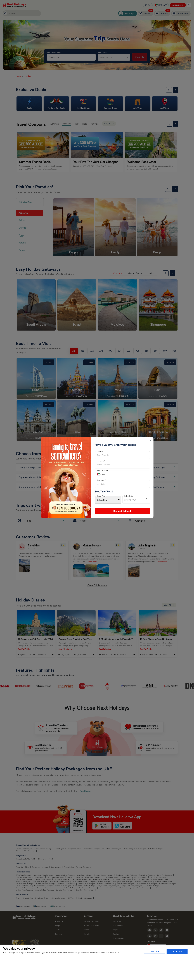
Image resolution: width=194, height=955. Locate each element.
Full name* (101, 461)
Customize (154, 951)
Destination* (101, 480)
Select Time (101, 496)
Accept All (177, 951)
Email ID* (100, 451)
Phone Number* (103, 470)
